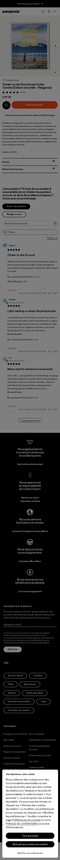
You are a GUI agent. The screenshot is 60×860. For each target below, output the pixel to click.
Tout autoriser (30, 835)
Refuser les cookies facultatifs (30, 844)
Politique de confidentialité (22, 823)
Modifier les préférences (30, 853)
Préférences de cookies (26, 820)
